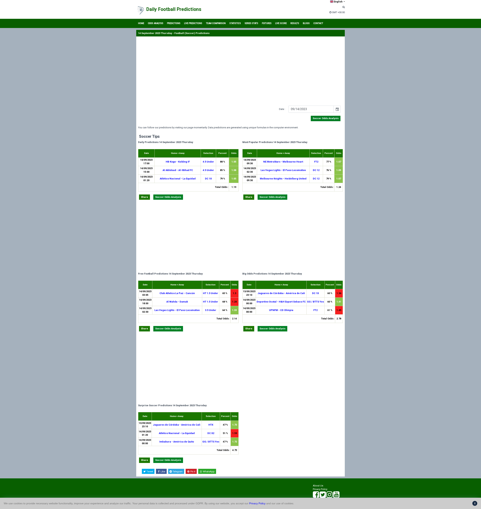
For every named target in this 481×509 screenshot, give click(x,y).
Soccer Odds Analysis (326, 118)
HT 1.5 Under (210, 293)
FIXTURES (267, 23)
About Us (318, 485)
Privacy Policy (320, 489)
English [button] (338, 1)
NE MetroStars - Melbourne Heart (283, 161)
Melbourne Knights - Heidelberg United (283, 178)
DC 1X (208, 178)
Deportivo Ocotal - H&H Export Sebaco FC (281, 301)
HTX (210, 424)
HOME (141, 23)
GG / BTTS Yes (315, 301)
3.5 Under (210, 310)
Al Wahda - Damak (177, 301)
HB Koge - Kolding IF (178, 161)
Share (144, 197)
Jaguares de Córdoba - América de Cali (281, 293)
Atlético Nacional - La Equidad (178, 178)
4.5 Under (208, 161)
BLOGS (306, 23)
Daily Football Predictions (173, 9)
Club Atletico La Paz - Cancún (177, 293)
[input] (311, 109)
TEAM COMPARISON (216, 23)
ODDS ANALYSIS (155, 23)
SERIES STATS (251, 23)
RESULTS (294, 23)
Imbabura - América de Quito (176, 441)
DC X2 (210, 433)
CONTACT (318, 23)
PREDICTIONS (173, 23)
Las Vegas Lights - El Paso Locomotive (283, 170)
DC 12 (316, 170)
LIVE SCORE (281, 23)
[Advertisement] (240, 71)
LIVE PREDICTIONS (193, 23)
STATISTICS (235, 23)
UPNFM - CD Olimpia (281, 310)
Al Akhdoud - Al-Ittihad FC (178, 170)
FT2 (316, 161)
